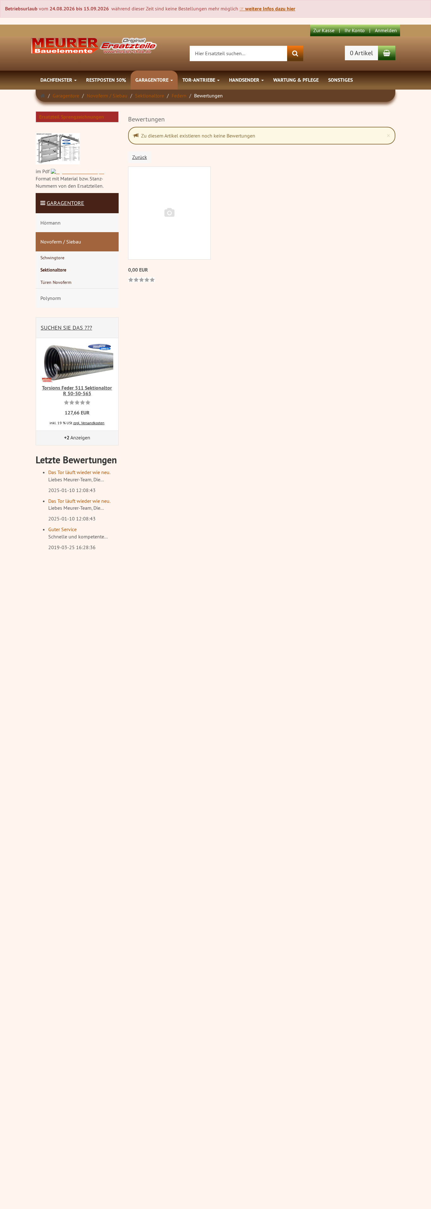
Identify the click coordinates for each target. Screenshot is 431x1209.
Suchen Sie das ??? (66, 327)
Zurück (139, 157)
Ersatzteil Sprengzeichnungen (71, 117)
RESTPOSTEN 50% (106, 80)
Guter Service (62, 529)
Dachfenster (57, 80)
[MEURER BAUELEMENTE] (94, 45)
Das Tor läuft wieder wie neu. (79, 472)
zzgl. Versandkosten (88, 422)
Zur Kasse (323, 30)
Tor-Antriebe (199, 80)
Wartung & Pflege (296, 80)
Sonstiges (340, 80)
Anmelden (386, 30)
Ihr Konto (355, 30)
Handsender (245, 80)
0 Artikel (361, 53)
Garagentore (152, 80)
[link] (141, 280)
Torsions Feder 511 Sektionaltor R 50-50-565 (77, 390)
